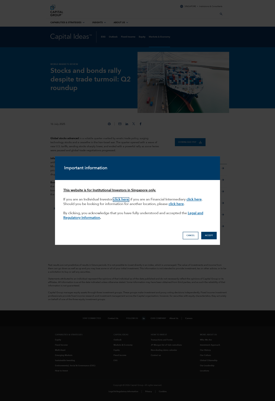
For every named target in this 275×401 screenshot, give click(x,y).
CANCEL (190, 236)
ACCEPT (209, 236)
